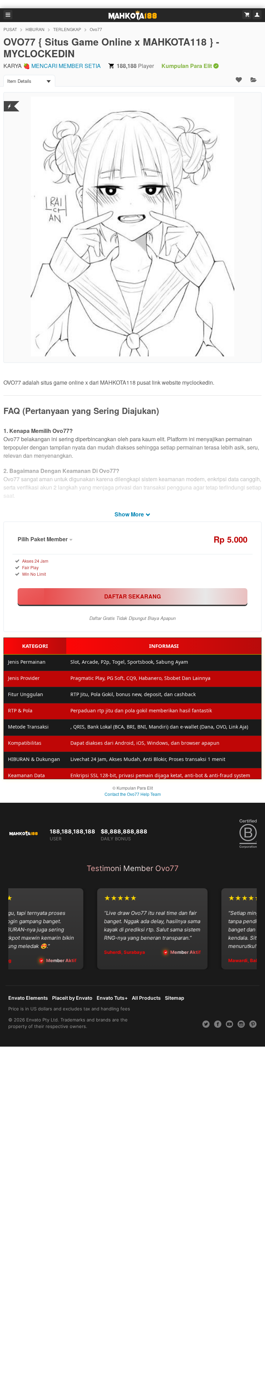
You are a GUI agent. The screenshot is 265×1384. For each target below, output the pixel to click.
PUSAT (10, 29)
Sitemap (174, 998)
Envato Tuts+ (112, 998)
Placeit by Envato (72, 998)
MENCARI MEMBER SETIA (66, 66)
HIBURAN (35, 29)
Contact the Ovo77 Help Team (133, 794)
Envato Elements (28, 998)
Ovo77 (96, 29)
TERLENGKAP (67, 29)
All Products (146, 998)
